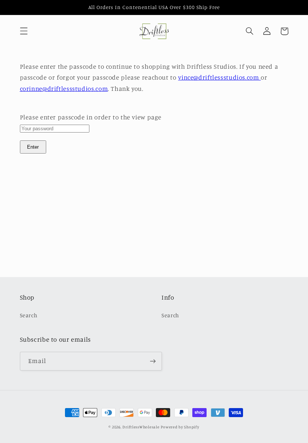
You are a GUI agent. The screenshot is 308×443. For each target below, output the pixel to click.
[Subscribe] (152, 361)
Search (29, 315)
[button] (23, 31)
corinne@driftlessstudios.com (64, 88)
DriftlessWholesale (140, 427)
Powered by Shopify (180, 427)
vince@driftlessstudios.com (219, 77)
